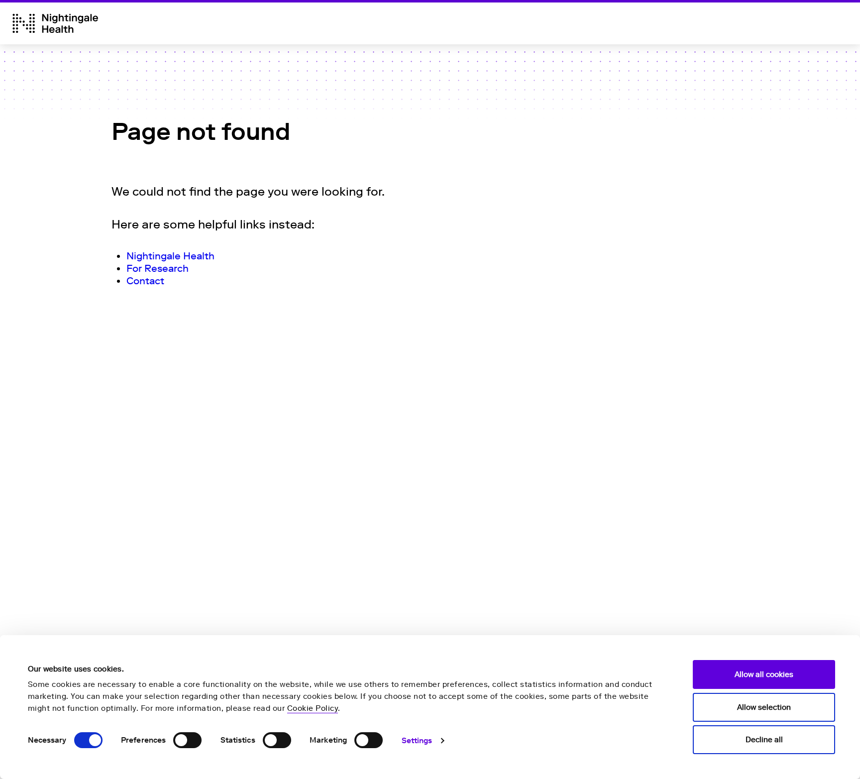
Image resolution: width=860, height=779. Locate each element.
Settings (417, 740)
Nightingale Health (170, 256)
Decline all (764, 739)
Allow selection (764, 707)
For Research (157, 268)
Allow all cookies (764, 674)
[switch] (187, 740)
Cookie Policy (312, 708)
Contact (145, 281)
